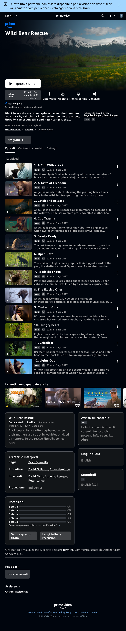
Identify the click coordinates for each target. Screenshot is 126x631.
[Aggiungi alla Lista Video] (49, 94)
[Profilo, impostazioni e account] (121, 15)
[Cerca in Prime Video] (102, 15)
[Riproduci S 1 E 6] (18, 259)
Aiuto (94, 612)
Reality (29, 129)
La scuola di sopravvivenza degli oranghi (23, 398)
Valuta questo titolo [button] (21, 536)
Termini (68, 549)
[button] (23, 83)
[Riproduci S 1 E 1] (18, 170)
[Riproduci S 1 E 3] (18, 206)
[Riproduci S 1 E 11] (18, 348)
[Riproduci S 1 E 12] (18, 366)
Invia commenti (81, 612)
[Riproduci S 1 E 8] (18, 295)
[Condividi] (94, 94)
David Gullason (38, 469)
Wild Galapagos (102, 398)
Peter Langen (111, 115)
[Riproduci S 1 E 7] (18, 277)
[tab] (10, 148)
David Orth (102, 112)
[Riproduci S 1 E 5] (18, 241)
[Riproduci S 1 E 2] (18, 188)
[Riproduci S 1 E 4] (18, 224)
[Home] (63, 15)
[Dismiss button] (119, 5)
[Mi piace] (63, 94)
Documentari (13, 129)
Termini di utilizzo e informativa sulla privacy (49, 612)
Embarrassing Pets (63, 398)
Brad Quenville (38, 462)
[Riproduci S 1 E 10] (18, 330)
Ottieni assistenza (16, 591)
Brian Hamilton (60, 469)
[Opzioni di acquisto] (117, 166)
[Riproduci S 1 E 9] (18, 312)
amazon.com (25, 8)
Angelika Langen (93, 115)
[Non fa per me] (78, 94)
